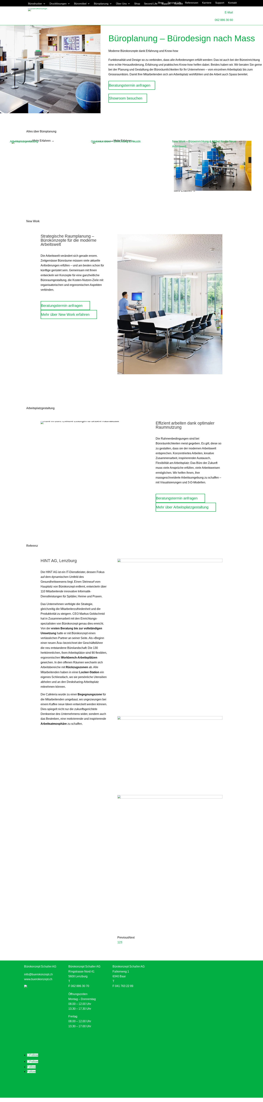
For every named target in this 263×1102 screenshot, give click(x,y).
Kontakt (232, 2)
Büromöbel (80, 3)
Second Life (174, 2)
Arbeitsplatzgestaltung (24, 141)
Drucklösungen (58, 3)
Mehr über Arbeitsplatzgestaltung (182, 507)
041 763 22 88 (124, 981)
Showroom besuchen (125, 98)
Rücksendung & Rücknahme (78, 1086)
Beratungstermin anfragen (129, 85)
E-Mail (229, 12)
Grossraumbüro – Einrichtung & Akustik (116, 141)
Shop (137, 3)
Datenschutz (48, 1086)
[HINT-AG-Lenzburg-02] (169, 797)
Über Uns (121, 3)
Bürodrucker (35, 3)
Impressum (31, 1086)
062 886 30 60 (224, 19)
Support (219, 2)
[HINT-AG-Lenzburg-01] (169, 561)
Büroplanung (101, 3)
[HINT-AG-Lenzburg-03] (169, 718)
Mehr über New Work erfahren (65, 314)
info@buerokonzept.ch (38, 974)
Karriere (206, 2)
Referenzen (191, 2)
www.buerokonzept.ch (38, 979)
